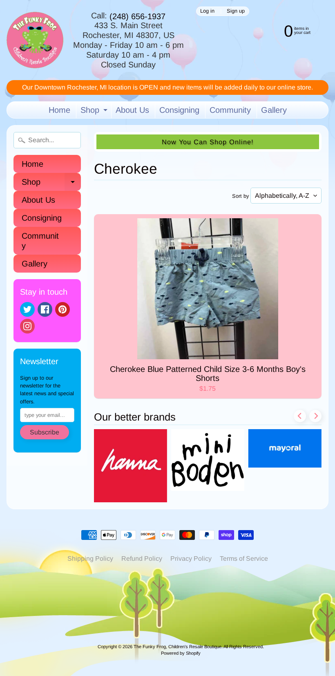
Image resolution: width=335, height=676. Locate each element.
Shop (94, 111)
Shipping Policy (90, 558)
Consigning (179, 109)
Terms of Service (244, 558)
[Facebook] (45, 309)
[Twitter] (27, 309)
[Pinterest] (62, 309)
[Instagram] (27, 326)
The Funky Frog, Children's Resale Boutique (177, 646)
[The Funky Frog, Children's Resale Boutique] (35, 40)
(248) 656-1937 (137, 16)
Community (230, 109)
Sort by (240, 196)
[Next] (315, 416)
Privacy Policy (191, 558)
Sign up (236, 11)
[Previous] (300, 416)
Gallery (274, 109)
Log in (207, 11)
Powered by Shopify (181, 653)
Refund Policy (141, 558)
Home (59, 109)
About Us (132, 109)
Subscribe (44, 432)
